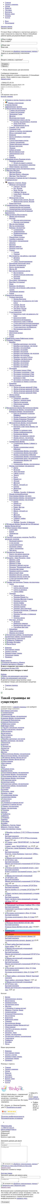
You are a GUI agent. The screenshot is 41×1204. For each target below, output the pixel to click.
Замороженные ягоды (21, 125)
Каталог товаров (7, 96)
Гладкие (16, 252)
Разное (15, 490)
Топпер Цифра (18, 603)
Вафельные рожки (7, 726)
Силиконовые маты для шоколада (25, 458)
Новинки (8, 647)
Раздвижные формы (20, 434)
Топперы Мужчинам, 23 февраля (25, 610)
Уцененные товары (12, 655)
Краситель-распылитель (22, 319)
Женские (16, 483)
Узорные (16, 254)
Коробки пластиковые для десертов (26, 353)
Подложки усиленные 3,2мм (23, 379)
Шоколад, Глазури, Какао (10, 827)
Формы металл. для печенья (23, 438)
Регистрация (9, 23)
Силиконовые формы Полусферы (25, 453)
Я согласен (5, 1202)
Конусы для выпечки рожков (23, 440)
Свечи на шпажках (20, 590)
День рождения (18, 471)
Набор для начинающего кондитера (13, 678)
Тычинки (16, 278)
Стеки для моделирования (22, 261)
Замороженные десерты (13, 999)
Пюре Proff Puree (19, 123)
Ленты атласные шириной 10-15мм (26, 389)
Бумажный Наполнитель (10, 722)
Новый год (17, 479)
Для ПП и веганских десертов (11, 729)
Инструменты (18, 273)
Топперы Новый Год (20, 597)
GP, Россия (17, 196)
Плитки (16, 486)
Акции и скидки (11, 651)
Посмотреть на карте (13, 1107)
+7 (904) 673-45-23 (7, 1127)
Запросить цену (19, 1185)
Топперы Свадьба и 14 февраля (24, 614)
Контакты (8, 12)
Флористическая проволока (23, 274)
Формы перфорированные (22, 432)
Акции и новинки (11, 4)
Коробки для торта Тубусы (22, 357)
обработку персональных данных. (25, 51)
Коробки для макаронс (21, 361)
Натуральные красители (22, 329)
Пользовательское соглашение (12, 1118)
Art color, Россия (19, 306)
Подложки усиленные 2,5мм (23, 374)
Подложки (4, 789)
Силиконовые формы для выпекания (26, 456)
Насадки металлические (22, 220)
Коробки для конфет (20, 349)
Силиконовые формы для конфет (25, 451)
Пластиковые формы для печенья (13, 778)
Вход (7, 21)
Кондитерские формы (13, 1023)
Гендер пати (17, 612)
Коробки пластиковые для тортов (25, 346)
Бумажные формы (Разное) (23, 421)
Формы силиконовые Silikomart (24, 455)
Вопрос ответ (10, 14)
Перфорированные (20, 233)
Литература (5, 748)
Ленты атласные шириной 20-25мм (26, 391)
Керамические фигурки (21, 625)
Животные (17, 488)
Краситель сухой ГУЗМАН (23, 321)
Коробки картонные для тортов (24, 344)
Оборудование (6, 763)
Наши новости (6, 660)
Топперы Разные (19, 606)
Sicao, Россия (18, 190)
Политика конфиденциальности (12, 1116)
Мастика (4, 752)
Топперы (4, 812)
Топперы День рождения (22, 608)
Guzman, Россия (19, 304)
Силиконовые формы (8, 797)
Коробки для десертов (21, 355)
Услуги (7, 17)
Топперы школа (19, 618)
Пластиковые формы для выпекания (14, 774)
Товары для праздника (9, 808)
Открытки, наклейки (20, 398)
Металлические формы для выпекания (14, 756)
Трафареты (5, 816)
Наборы (4, 674)
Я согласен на (20, 51)
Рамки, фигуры (18, 507)
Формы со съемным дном (22, 430)
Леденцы (16, 621)
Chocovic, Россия (19, 186)
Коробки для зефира (20, 366)
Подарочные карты (8, 782)
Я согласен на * (20, 1164)
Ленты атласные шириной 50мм (25, 393)
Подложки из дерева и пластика (24, 381)
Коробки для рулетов (20, 364)
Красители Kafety (19, 318)
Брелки (7, 997)
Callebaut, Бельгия (19, 192)
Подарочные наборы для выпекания (14, 786)
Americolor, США (19, 310)
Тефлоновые (17, 235)
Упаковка (4, 819)
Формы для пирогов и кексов (24, 436)
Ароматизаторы (6, 714)
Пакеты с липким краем (22, 400)
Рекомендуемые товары (13, 653)
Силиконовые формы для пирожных (26, 464)
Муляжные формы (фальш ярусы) (13, 759)
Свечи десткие (18, 586)
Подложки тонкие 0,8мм (22, 370)
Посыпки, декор (6, 793)
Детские (16, 481)
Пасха (15, 477)
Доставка (8, 10)
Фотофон (4, 823)
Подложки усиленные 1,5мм (23, 372)
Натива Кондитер (19, 299)
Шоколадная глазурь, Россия (23, 199)
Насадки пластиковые (21, 222)
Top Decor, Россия (19, 308)
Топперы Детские (19, 605)
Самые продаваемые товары (11, 829)
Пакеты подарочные (20, 402)
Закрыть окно (6, 79)
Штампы (16, 258)
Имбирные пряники (20, 623)
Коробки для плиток (20, 351)
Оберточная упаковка (21, 404)
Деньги (16, 475)
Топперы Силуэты (20, 601)
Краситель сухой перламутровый (25, 325)
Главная (8, 2)
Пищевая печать (7, 771)
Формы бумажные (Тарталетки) (24, 417)
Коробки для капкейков (21, 348)
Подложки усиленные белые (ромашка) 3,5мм (23, 377)
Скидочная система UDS (10, 668)
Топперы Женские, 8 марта (23, 599)
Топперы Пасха (19, 595)
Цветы (15, 468)
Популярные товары (12, 649)
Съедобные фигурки (20, 627)
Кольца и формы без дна (22, 425)
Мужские (16, 470)
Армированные (19, 231)
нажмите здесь (22, 1198)
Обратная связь (6, 1126)
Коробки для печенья (21, 363)
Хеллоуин (17, 505)
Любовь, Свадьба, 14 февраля (24, 492)
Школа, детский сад (20, 485)
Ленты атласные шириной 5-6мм (25, 387)
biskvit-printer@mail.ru (34, 1098)
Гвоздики (16, 276)
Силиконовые (18, 229)
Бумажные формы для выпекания (13, 718)
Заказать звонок (6, 26)
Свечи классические (20, 588)
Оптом (7, 6)
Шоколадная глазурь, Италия (23, 201)
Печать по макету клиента (22, 163)
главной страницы (19, 707)
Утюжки (16, 259)
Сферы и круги (18, 473)
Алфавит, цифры (19, 518)
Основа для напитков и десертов (25, 122)
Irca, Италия (17, 188)
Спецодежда (5, 801)
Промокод (8, 657)
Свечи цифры (18, 591)
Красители (5, 744)
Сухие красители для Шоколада (24, 327)
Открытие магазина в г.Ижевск (12, 664)
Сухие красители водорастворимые (26, 323)
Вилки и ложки (19, 406)
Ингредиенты (6, 733)
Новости (8, 8)
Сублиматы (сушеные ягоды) (11, 804)
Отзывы (8, 16)
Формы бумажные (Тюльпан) (23, 419)
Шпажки (16, 616)
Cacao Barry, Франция (21, 194)
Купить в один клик (24, 1166)
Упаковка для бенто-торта (22, 359)
